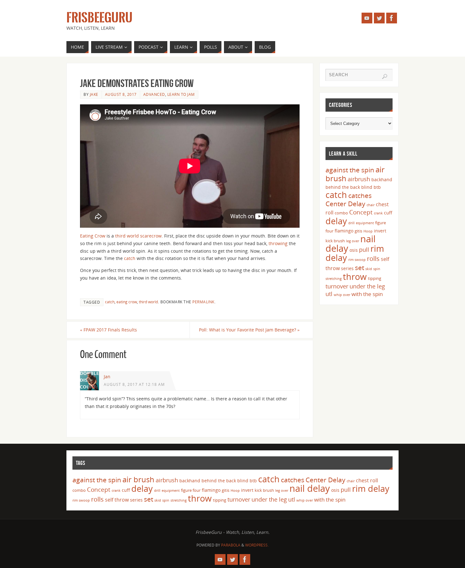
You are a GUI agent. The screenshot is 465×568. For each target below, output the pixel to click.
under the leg (367, 286)
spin (376, 269)
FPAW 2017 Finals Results (108, 330)
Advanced (154, 94)
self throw (117, 499)
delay (336, 221)
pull (364, 249)
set (359, 267)
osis (354, 250)
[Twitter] (379, 18)
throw (355, 276)
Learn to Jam (181, 94)
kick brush (335, 241)
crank (378, 213)
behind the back (343, 187)
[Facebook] (391, 18)
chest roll (367, 480)
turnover (337, 286)
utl (329, 294)
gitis (358, 231)
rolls (373, 258)
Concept (361, 212)
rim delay (370, 488)
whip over (342, 295)
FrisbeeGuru (99, 18)
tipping (374, 278)
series (347, 268)
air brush (138, 479)
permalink (203, 301)
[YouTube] (367, 18)
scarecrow (151, 236)
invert (380, 231)
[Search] (384, 76)
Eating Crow (92, 236)
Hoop (368, 231)
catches (360, 195)
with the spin (367, 294)
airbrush (359, 179)
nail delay (309, 488)
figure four (191, 490)
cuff (388, 213)
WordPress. (257, 545)
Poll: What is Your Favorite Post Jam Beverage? (249, 330)
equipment (365, 223)
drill (351, 223)
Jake (94, 94)
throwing (278, 243)
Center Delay (345, 203)
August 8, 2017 (121, 94)
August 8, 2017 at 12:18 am (134, 384)
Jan (107, 377)
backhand (381, 179)
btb (377, 187)
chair (371, 205)
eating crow (126, 301)
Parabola (230, 545)
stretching (334, 278)
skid (368, 269)
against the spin (350, 169)
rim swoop (357, 259)
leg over (352, 241)
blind (366, 187)
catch (129, 258)
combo (341, 213)
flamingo (344, 231)
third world (127, 236)
